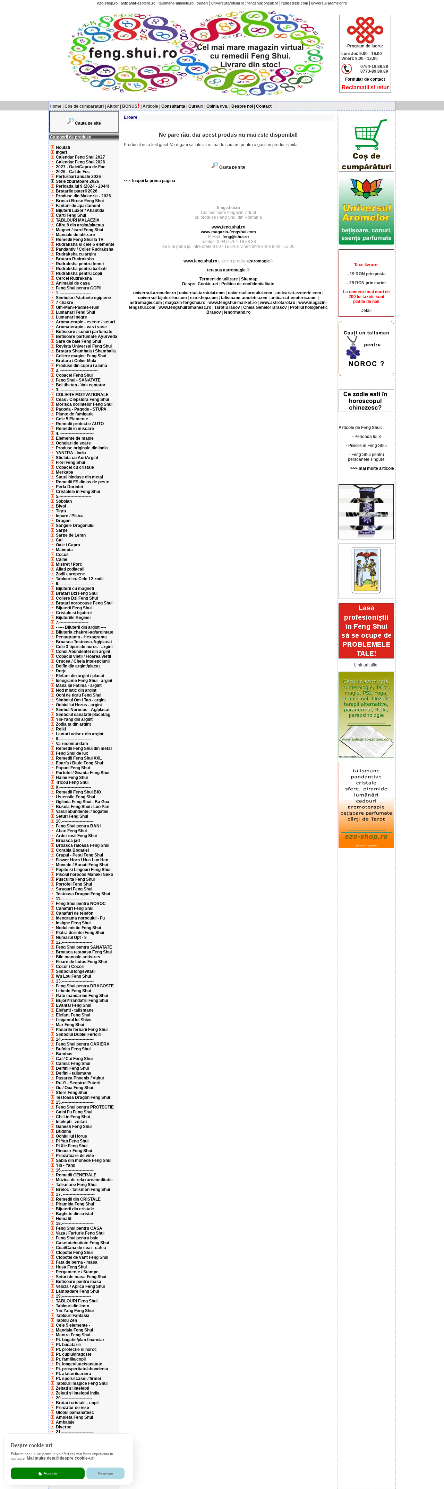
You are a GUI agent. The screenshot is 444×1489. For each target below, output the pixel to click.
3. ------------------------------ (79, 389)
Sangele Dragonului (75, 525)
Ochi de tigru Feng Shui (78, 695)
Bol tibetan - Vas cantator (80, 385)
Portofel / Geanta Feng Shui (82, 772)
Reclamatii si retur (365, 87)
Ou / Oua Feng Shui (74, 1087)
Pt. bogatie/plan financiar (80, 1339)
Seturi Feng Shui (72, 816)
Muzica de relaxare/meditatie (84, 1179)
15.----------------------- (75, 1102)
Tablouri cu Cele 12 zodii (79, 578)
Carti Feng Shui (71, 215)
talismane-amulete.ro (176, 3)
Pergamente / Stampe (77, 1272)
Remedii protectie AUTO (80, 423)
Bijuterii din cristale (75, 1209)
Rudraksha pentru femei (80, 263)
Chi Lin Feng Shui (73, 1116)
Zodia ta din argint (73, 724)
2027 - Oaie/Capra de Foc (80, 166)
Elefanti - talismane (75, 1010)
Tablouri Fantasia (72, 1315)
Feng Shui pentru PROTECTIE (85, 1107)
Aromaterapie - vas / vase (81, 326)
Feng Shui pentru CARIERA (83, 1044)
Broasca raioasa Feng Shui (82, 845)
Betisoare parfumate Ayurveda (86, 336)
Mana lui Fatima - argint (79, 685)
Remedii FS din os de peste (82, 481)
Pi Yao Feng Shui (72, 1141)
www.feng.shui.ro (228, 227)
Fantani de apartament (78, 205)
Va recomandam (72, 743)
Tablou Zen (66, 1320)
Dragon (63, 520)
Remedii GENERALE (76, 1175)
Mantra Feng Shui (73, 1335)
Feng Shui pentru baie (77, 1238)
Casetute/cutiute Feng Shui (82, 1242)
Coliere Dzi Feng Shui (77, 598)
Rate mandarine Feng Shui (82, 995)
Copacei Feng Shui (74, 375)
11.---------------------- (74, 898)
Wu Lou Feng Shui (73, 976)
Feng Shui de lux (72, 753)
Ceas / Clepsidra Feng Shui (82, 399)
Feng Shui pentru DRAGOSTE (85, 986)
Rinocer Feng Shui (74, 1150)
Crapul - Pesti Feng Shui (79, 855)
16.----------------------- (75, 1170)
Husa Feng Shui (71, 1267)
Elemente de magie (75, 438)
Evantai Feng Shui (73, 1005)
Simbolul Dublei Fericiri (78, 1034)
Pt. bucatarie (68, 1344)
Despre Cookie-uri (200, 283)
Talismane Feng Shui (76, 1184)
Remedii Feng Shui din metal (84, 748)
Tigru (61, 511)
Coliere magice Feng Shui (81, 355)
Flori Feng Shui (70, 462)
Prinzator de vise (72, 1407)
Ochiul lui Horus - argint (79, 704)
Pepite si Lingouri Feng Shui (83, 869)
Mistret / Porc (69, 564)
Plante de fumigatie (75, 414)
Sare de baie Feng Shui (78, 341)
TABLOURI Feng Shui (76, 1301)
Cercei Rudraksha (74, 278)
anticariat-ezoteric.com (298, 292)
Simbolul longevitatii (75, 971)
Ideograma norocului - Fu (80, 918)
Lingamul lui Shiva (74, 1019)
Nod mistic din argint (76, 690)
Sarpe (62, 530)
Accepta (50, 1473)
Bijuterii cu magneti (75, 588)
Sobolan (64, 501)
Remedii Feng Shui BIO (78, 792)
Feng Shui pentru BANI (78, 826)
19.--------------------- (73, 1296)
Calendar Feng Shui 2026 (80, 162)
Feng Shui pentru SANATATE (84, 947)
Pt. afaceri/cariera (73, 1373)
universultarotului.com (250, 292)
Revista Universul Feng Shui (84, 346)
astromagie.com (146, 302)
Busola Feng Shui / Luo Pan (82, 806)
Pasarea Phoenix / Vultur (80, 1078)
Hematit (63, 1218)
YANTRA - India (71, 452)
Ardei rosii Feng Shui (76, 835)
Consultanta (173, 106)
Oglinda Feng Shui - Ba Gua (82, 801)
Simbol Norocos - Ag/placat (83, 709)
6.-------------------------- (75, 583)
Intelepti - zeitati (71, 1121)
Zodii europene (70, 574)
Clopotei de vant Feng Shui (82, 1257)
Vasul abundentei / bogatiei (82, 811)
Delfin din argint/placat (78, 666)
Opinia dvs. (217, 106)
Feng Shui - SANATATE (78, 380)
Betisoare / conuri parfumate (84, 331)
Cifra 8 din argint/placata (80, 225)
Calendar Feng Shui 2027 (80, 157)
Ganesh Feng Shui (74, 1126)
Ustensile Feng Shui (75, 797)
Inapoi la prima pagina (153, 180)
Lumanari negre (71, 317)
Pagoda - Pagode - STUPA (81, 409)
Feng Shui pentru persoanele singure (366, 457)
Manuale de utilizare (75, 234)
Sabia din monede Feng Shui (83, 1160)
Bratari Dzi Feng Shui (76, 593)
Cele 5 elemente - (73, 1325)
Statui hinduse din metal (79, 477)
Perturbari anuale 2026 (78, 176)
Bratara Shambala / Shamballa (86, 351)
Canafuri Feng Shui (74, 908)
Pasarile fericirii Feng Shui (82, 1029)
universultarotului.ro (227, 3)
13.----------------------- (75, 981)
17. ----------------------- (75, 1194)
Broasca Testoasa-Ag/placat (84, 641)
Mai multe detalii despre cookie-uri (60, 1458)
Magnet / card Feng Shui (79, 229)
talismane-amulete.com (244, 297)
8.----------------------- (73, 738)
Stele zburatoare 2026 (77, 181)
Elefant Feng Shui (73, 1015)
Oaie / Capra (68, 544)
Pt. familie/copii (71, 1359)
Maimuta (64, 549)
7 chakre (64, 302)
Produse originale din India (82, 448)
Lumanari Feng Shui (75, 312)
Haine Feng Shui (72, 777)
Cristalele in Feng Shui (78, 491)
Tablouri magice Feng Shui (82, 1383)
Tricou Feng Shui (72, 782)
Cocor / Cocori (70, 966)
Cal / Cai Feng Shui (74, 1058)
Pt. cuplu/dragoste (74, 1354)
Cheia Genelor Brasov (265, 307)
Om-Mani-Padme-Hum (78, 307)
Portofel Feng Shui (74, 884)
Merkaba (64, 472)
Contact (264, 106)
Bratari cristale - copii (77, 1402)
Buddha (63, 1131)
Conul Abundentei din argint (83, 651)
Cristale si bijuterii (74, 612)
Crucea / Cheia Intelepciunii (83, 661)
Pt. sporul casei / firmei (78, 1378)
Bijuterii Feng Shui (74, 608)
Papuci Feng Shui (73, 767)
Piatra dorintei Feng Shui (80, 932)
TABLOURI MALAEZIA (78, 220)
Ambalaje (65, 1422)
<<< (127, 180)
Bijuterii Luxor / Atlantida (80, 210)
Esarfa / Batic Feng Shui (79, 763)
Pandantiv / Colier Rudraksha (84, 249)
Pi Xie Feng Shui (71, 1145)
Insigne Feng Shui (73, 923)
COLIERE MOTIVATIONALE (82, 394)
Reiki (61, 729)
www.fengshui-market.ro (232, 302)
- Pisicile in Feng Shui (366, 445)
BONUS (129, 106)
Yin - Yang (65, 1165)
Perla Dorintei (69, 486)
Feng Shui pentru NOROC (81, 903)
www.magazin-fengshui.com (228, 232)
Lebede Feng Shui (73, 990)
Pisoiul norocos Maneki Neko (84, 874)
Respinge (105, 1473)
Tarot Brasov (227, 307)
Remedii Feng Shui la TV (79, 239)
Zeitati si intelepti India (78, 1393)
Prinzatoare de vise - (76, 1155)
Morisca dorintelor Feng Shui (84, 404)
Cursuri (195, 106)
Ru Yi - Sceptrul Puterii (78, 1082)
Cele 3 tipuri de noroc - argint (84, 646)
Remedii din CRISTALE (78, 1199)
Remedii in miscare (75, 428)
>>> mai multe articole (372, 468)
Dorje (61, 671)
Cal (59, 540)
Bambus (64, 1053)
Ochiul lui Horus (71, 1136)
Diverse (63, 1427)
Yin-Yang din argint (74, 719)
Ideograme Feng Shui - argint (84, 680)
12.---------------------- (74, 942)
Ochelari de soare (73, 443)
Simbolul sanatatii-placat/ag (83, 714)
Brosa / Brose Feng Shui (80, 200)
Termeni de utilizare (219, 279)
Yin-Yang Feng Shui (75, 1310)
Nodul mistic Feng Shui (78, 927)
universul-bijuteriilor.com (162, 297)
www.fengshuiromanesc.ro (185, 307)
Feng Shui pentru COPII (78, 288)
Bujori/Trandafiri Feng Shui (82, 1000)
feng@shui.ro (235, 236)
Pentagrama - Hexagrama (81, 637)
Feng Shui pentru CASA (79, 1228)
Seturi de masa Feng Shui (81, 1276)
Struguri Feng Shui (74, 889)
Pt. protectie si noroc (76, 1349)
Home (55, 106)
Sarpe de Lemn (71, 535)
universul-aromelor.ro (329, 3)
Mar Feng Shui (70, 1024)
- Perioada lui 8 (366, 436)
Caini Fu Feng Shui (74, 1112)
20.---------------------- (74, 1398)
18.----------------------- (75, 1223)
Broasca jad (68, 840)
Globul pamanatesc (75, 1412)
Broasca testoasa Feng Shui (84, 952)
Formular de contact (365, 79)
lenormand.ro (237, 312)
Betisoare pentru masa (78, 1281)
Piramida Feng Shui (75, 1204)
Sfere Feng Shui (71, 1092)
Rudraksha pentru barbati (81, 268)
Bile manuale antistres (78, 956)
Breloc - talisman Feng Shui (83, 1189)
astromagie (258, 261)
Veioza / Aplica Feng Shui (80, 1286)
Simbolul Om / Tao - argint (81, 700)
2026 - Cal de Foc (73, 171)
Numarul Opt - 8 (71, 937)
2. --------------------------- (77, 370)
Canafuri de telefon (74, 913)
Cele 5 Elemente (72, 418)
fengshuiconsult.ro (262, 3)
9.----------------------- (73, 787)
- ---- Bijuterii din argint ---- (81, 627)
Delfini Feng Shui (72, 1068)
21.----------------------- (75, 1431)
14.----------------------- (75, 1039)
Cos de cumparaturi (84, 106)
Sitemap (249, 279)
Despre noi (242, 106)
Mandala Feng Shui (74, 1330)
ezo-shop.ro (107, 3)
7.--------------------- (72, 622)
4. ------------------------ (75, 433)
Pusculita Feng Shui (75, 879)
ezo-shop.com (204, 297)
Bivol (61, 506)
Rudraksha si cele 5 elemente (85, 244)
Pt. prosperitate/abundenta (82, 1368)
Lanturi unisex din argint (79, 734)
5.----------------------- (73, 496)
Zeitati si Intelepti (72, 1388)
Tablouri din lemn (72, 1305)
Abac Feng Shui (71, 830)
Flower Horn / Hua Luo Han (82, 860)
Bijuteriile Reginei (73, 617)
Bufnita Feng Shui (73, 1049)
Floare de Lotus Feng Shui (81, 961)
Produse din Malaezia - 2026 (83, 196)
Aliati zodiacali (70, 569)
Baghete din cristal (74, 1213)
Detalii (366, 310)
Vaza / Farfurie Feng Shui (80, 1233)
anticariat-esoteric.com (294, 297)
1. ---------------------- (73, 292)
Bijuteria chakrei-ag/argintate (84, 632)
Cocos (62, 554)
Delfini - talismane (73, 1073)
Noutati (63, 147)
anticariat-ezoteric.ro (138, 3)
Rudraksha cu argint (76, 254)
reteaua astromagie (226, 270)
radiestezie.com (294, 3)
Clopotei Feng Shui (74, 1252)
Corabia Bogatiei (72, 850)
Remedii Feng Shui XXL (79, 758)
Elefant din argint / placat (80, 675)
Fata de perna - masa (76, 1262)
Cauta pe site (88, 123)
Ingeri (61, 152)
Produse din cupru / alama (81, 365)
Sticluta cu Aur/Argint (77, 457)
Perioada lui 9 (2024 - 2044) (82, 186)
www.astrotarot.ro (277, 302)
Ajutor (113, 106)
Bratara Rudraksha (75, 259)
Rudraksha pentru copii (79, 273)
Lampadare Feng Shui (77, 1291)
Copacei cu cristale (75, 467)
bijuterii (202, 3)
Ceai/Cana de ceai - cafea (81, 1247)
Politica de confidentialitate (247, 283)
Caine (61, 559)
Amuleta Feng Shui (74, 1417)
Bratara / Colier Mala (76, 360)
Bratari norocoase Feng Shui (84, 603)
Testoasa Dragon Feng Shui (83, 893)
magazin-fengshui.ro (185, 302)
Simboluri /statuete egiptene (83, 297)
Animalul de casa (73, 283)
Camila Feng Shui (73, 1063)
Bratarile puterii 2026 (76, 191)
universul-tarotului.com (202, 292)
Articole (150, 106)
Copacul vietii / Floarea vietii (83, 656)
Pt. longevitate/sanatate (79, 1364)
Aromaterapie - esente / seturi (85, 322)
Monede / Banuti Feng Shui (82, 864)
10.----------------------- (75, 821)
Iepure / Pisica (70, 515)
